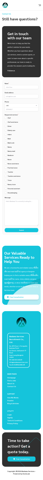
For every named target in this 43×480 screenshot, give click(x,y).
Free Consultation (17, 297)
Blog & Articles (13, 403)
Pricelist (10, 400)
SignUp (10, 417)
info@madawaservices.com (18, 362)
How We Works (12, 397)
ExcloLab (26, 474)
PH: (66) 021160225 (15, 360)
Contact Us (11, 386)
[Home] (5, 5)
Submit (21, 230)
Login (9, 415)
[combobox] (21, 105)
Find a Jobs (11, 380)
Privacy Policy (12, 423)
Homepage (11, 378)
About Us (10, 383)
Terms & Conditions (14, 420)
